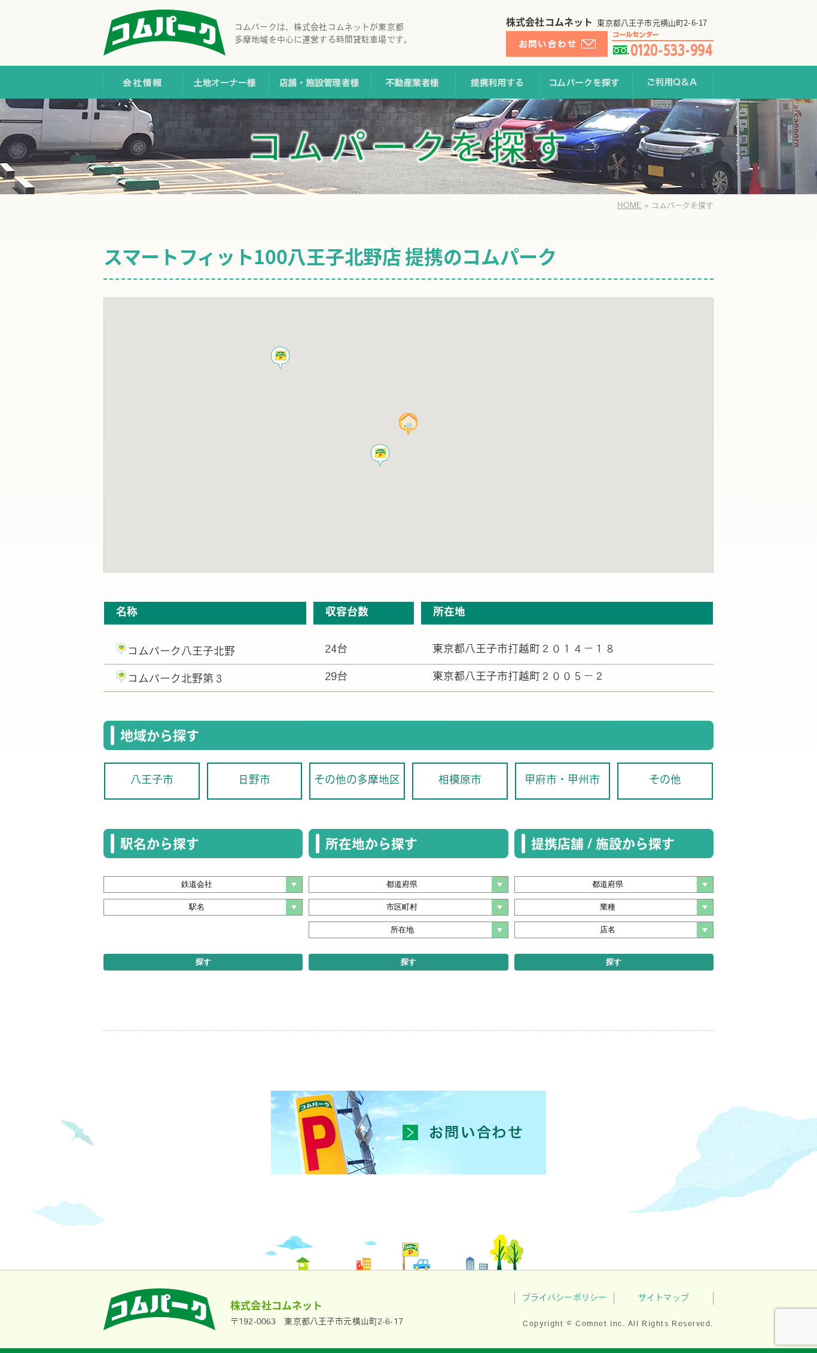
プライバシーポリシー (564, 1298)
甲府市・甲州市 (562, 781)
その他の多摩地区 (357, 781)
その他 (665, 781)
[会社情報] (142, 82)
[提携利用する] (497, 82)
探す (203, 961)
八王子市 (151, 781)
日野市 (254, 781)
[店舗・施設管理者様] (320, 82)
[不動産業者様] (413, 82)
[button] (380, 455)
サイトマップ (663, 1298)
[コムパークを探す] (585, 82)
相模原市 (459, 781)
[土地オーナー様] (225, 82)
